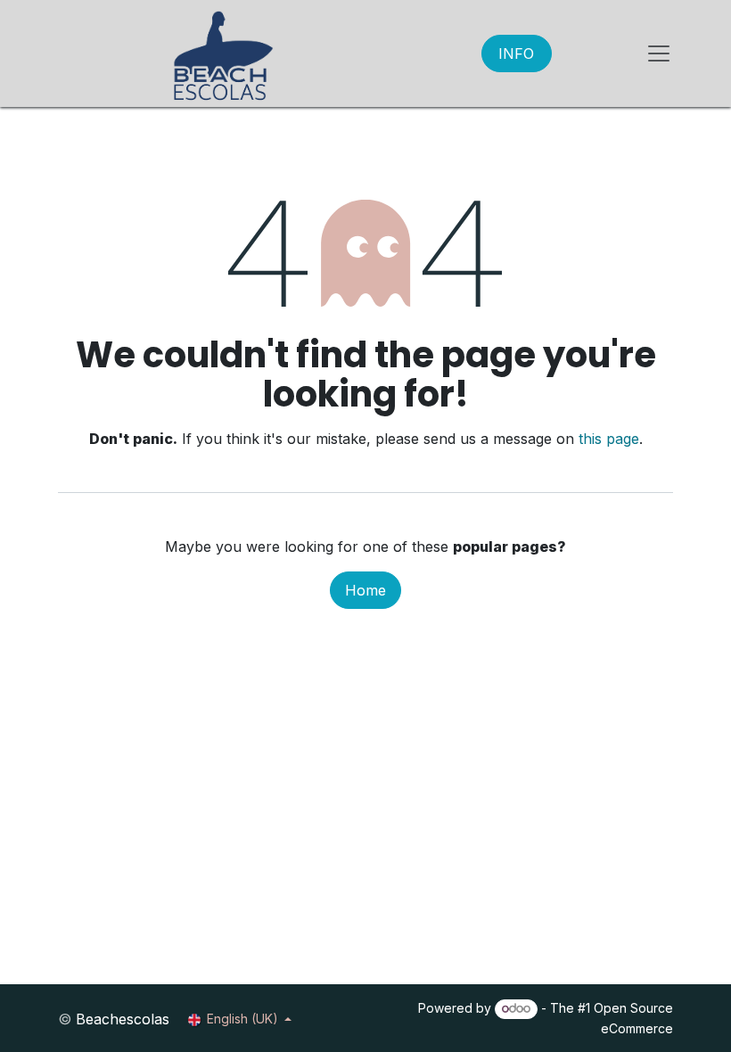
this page (609, 439)
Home (365, 590)
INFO (516, 53)
